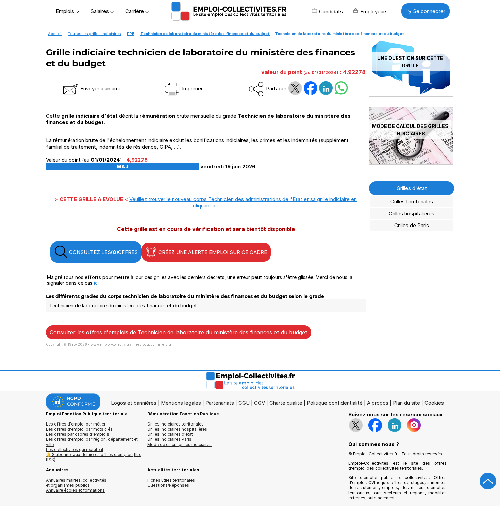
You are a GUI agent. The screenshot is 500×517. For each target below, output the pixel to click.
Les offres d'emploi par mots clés (79, 429)
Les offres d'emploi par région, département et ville (92, 442)
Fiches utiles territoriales (171, 480)
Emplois (66, 11)
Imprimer (192, 88)
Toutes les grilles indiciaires (94, 33)
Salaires (100, 11)
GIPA (165, 147)
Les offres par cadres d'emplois (77, 434)
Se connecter (429, 11)
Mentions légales (181, 403)
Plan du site (406, 403)
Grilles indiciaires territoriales (175, 424)
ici (96, 283)
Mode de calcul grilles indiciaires (179, 444)
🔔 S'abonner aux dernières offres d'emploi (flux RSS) (93, 457)
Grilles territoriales (411, 201)
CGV (259, 403)
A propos (377, 403)
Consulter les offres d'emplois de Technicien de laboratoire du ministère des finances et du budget (178, 332)
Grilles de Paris (411, 225)
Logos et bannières (133, 403)
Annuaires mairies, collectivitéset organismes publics (76, 483)
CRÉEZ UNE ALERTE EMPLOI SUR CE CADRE (212, 252)
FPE (130, 33)
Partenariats (219, 403)
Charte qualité (285, 403)
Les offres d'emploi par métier (75, 424)
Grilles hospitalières (411, 213)
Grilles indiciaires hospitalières (177, 429)
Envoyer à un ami (99, 88)
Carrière (135, 11)
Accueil (55, 33)
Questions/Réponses (168, 485)
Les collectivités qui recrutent (74, 449)
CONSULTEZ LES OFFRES (103, 252)
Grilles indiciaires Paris (169, 439)
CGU (244, 403)
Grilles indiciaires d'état (170, 434)
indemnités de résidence (128, 147)
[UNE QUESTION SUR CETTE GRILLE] (411, 94)
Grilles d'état (412, 188)
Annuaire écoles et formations (75, 490)
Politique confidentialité (335, 403)
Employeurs (374, 11)
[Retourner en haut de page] (488, 481)
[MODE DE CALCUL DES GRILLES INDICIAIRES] (411, 163)
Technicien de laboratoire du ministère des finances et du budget (205, 33)
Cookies (434, 403)
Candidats (331, 11)
